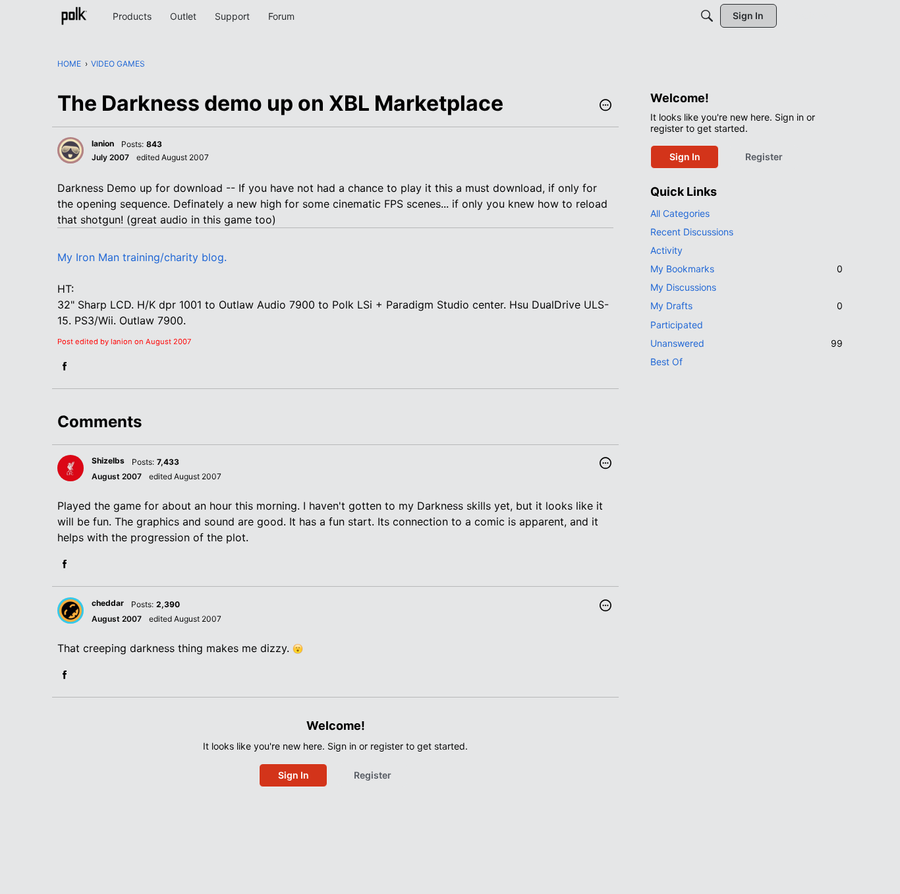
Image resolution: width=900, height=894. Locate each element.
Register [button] (372, 775)
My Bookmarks (746, 268)
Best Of (666, 361)
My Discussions (683, 287)
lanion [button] (103, 143)
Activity (666, 250)
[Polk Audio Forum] (74, 15)
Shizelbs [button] (108, 460)
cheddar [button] (108, 603)
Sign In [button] (293, 775)
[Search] (707, 16)
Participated (676, 324)
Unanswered (746, 343)
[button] (605, 106)
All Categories (680, 213)
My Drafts (746, 305)
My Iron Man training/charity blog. (142, 257)
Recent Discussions (691, 231)
